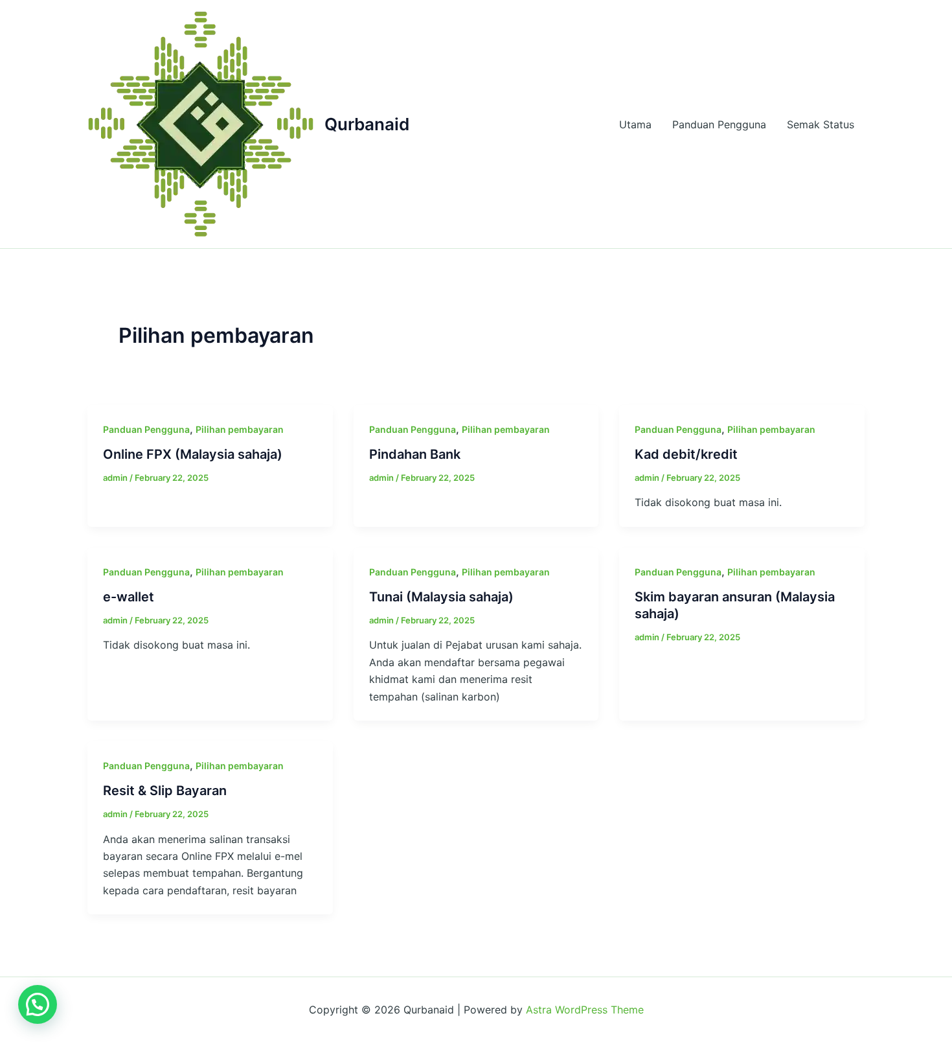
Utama (635, 124)
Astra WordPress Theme (585, 1009)
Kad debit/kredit (686, 454)
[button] (37, 1004)
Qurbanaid (366, 124)
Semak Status (820, 124)
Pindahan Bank (414, 454)
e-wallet (128, 597)
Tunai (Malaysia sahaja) (441, 597)
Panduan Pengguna (719, 124)
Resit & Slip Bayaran (165, 790)
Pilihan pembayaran (240, 429)
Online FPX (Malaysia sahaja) (192, 454)
